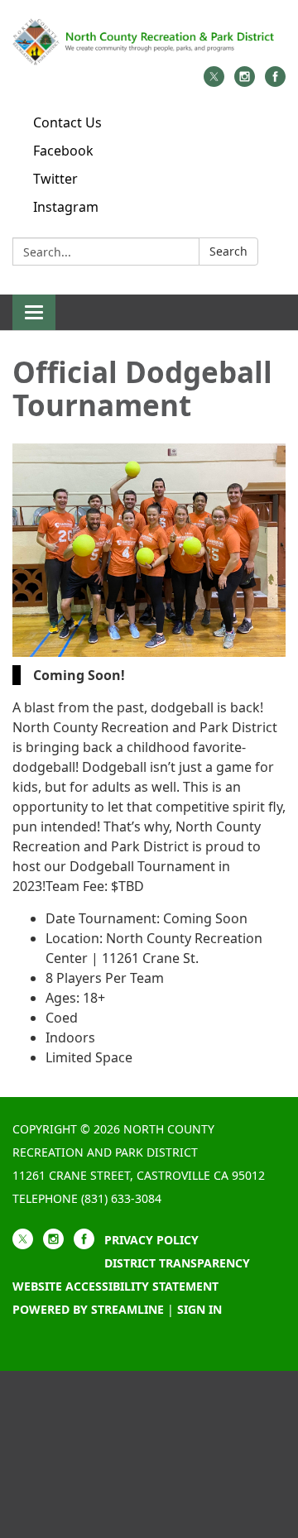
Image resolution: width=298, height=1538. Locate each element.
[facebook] (275, 82)
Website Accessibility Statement (115, 1286)
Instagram (66, 207)
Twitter (55, 179)
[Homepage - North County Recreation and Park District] (149, 41)
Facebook (63, 150)
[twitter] (214, 82)
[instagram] (244, 82)
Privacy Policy (151, 1240)
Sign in (199, 1309)
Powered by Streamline (88, 1309)
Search (228, 251)
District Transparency (177, 1263)
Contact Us (67, 122)
